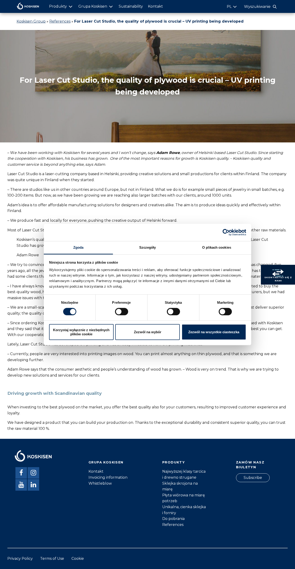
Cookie (77, 558)
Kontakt (155, 6)
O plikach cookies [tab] (216, 247)
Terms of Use (52, 558)
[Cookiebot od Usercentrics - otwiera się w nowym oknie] (226, 232)
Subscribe (253, 477)
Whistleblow (100, 483)
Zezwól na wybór (147, 332)
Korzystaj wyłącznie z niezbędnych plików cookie (81, 332)
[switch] (121, 311)
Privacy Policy (20, 558)
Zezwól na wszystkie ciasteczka (213, 332)
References (60, 21)
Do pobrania (173, 518)
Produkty (58, 6)
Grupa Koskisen (92, 6)
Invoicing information (107, 477)
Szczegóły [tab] (147, 247)
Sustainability (131, 6)
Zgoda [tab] (78, 247)
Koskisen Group (31, 21)
